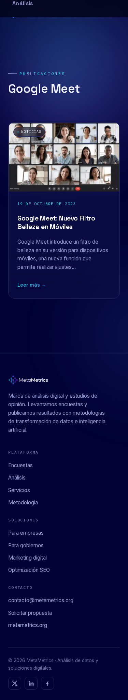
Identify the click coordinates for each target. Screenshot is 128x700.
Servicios (19, 490)
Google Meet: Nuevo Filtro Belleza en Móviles (56, 222)
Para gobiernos (26, 545)
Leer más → (31, 285)
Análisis (17, 477)
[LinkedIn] (31, 683)
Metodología (23, 502)
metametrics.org (27, 625)
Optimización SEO (29, 570)
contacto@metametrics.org (40, 600)
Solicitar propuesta (30, 613)
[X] (14, 683)
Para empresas (26, 533)
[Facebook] (47, 683)
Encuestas (20, 465)
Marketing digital (27, 557)
